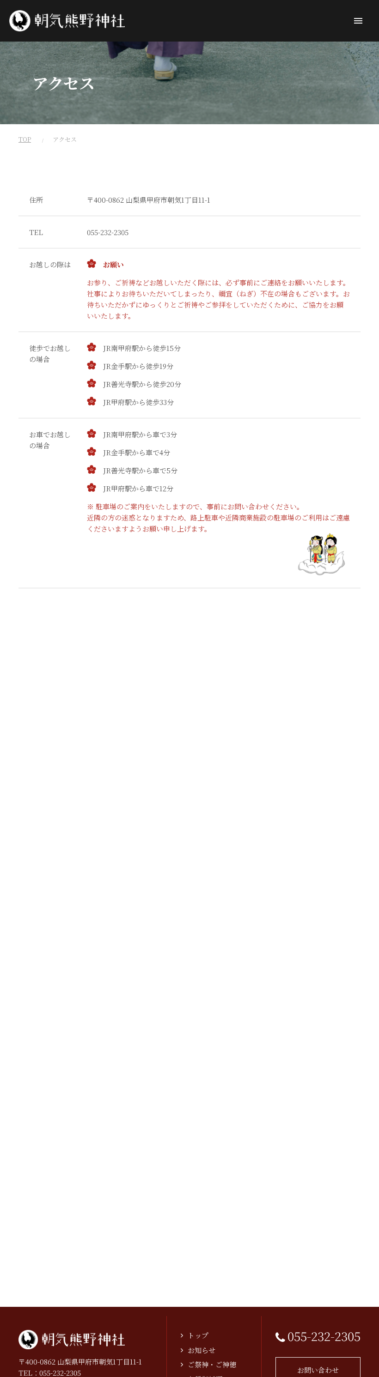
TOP (24, 139)
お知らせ (201, 1350)
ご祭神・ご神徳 (212, 1364)
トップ (198, 1335)
